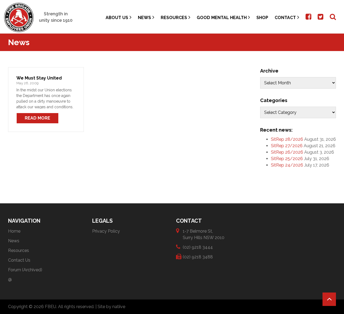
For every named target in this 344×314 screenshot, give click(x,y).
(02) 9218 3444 (198, 247)
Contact (285, 17)
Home (14, 231)
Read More (37, 118)
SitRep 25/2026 (287, 158)
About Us (117, 17)
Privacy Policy (106, 231)
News (144, 17)
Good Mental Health (222, 17)
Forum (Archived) (25, 269)
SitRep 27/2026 (287, 145)
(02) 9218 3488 (198, 256)
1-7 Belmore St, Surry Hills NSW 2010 (203, 234)
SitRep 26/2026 (287, 152)
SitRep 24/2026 (287, 165)
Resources (174, 17)
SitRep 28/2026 (287, 139)
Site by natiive (111, 306)
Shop (262, 17)
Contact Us (19, 260)
